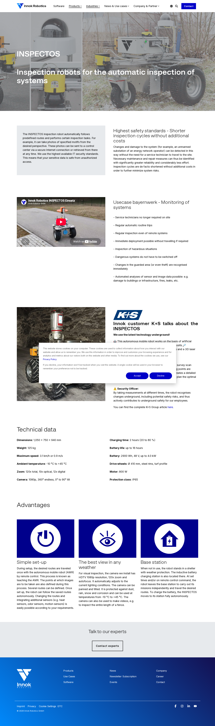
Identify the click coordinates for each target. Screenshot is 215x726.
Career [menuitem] (160, 676)
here (170, 407)
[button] (175, 706)
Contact (188, 6)
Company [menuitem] (161, 670)
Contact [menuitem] (160, 682)
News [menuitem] (113, 670)
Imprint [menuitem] (21, 706)
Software (58, 6)
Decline (160, 375)
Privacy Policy (49, 359)
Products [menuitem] (68, 670)
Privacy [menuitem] (31, 706)
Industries (92, 6)
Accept (137, 375)
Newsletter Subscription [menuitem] (123, 676)
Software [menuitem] (68, 682)
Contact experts (107, 645)
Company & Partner (145, 6)
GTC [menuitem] (59, 706)
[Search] (176, 6)
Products (74, 6)
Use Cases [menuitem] (69, 676)
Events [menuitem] (113, 682)
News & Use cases (115, 6)
